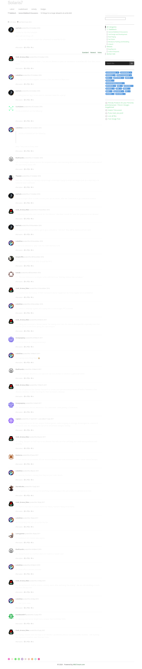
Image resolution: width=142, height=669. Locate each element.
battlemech (110, 86)
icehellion (19, 75)
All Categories (111, 27)
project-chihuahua (124, 75)
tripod (126, 88)
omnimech (110, 75)
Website (109, 46)
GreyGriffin (20, 257)
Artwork (110, 44)
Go (132, 63)
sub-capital (120, 94)
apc (127, 91)
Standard (85, 52)
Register (121, 2)
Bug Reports (112, 49)
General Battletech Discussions (118, 32)
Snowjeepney (20, 338)
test (119, 86)
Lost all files (112, 116)
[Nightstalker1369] (19, 659)
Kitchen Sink (111, 54)
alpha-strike (118, 78)
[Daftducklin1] (25, 659)
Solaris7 (15, 3)
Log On (130, 2)
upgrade (109, 94)
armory (128, 78)
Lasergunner (20, 534)
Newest (93, 52)
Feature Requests (113, 52)
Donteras (19, 455)
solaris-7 (109, 88)
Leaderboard (23, 9)
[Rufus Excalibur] (15, 659)
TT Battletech (111, 29)
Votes (100, 52)
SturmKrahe (20, 487)
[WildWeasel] (12, 659)
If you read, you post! (115, 113)
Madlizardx (20, 158)
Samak (18, 273)
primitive (109, 80)
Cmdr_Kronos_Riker (22, 57)
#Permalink (19, 47)
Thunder (19, 176)
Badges (43, 9)
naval (108, 91)
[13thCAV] (9, 659)
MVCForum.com (79, 664)
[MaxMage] (39, 659)
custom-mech (126, 72)
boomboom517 (21, 615)
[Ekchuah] (22, 659)
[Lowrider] (35, 659)
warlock (18, 28)
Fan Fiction (111, 39)
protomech (118, 91)
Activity (34, 9)
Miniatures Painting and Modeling (118, 42)
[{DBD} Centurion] (29, 659)
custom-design (112, 72)
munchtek (128, 86)
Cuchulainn (19, 107)
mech (108, 78)
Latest (12, 9)
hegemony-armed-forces (114, 83)
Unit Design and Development (117, 34)
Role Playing (112, 37)
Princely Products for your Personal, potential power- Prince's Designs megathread (119, 105)
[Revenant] (32, 659)
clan (118, 88)
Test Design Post (114, 119)
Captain (18, 419)
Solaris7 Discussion (115, 110)
